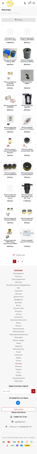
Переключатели (18, 331)
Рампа (18, 343)
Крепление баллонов (18, 320)
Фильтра (18, 363)
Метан (18, 323)
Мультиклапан (18, 329)
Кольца (18, 314)
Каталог (18, 270)
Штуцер (18, 375)
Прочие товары (18, 340)
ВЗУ (18, 288)
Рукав (18, 352)
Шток (19, 372)
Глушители (18, 291)
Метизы (18, 326)
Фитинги (18, 366)
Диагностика (18, 297)
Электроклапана (18, 378)
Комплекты (18, 317)
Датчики (18, 294)
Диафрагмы (18, 299)
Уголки (18, 361)
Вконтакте (18, 403)
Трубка (18, 358)
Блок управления (18, 279)
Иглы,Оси (18, 311)
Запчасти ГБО (18, 308)
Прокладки (18, 337)
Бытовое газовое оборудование (18, 285)
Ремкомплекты (18, 349)
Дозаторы (18, 302)
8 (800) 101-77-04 (20, 417)
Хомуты (18, 369)
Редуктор (18, 346)
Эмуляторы (18, 381)
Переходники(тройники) (18, 334)
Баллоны (18, 276)
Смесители (18, 355)
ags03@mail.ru (20, 422)
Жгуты (18, 305)
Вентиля (18, 282)
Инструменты (18, 273)
